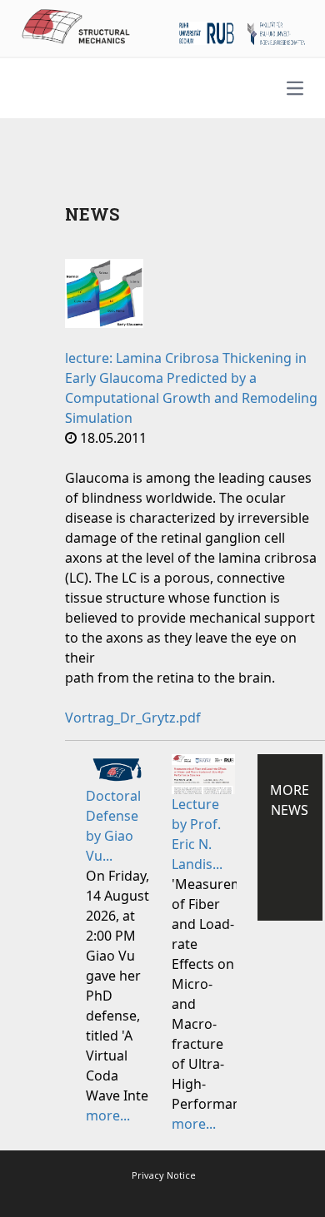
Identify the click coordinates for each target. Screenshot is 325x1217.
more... (108, 1115)
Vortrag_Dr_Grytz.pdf (133, 717)
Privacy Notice (164, 1175)
